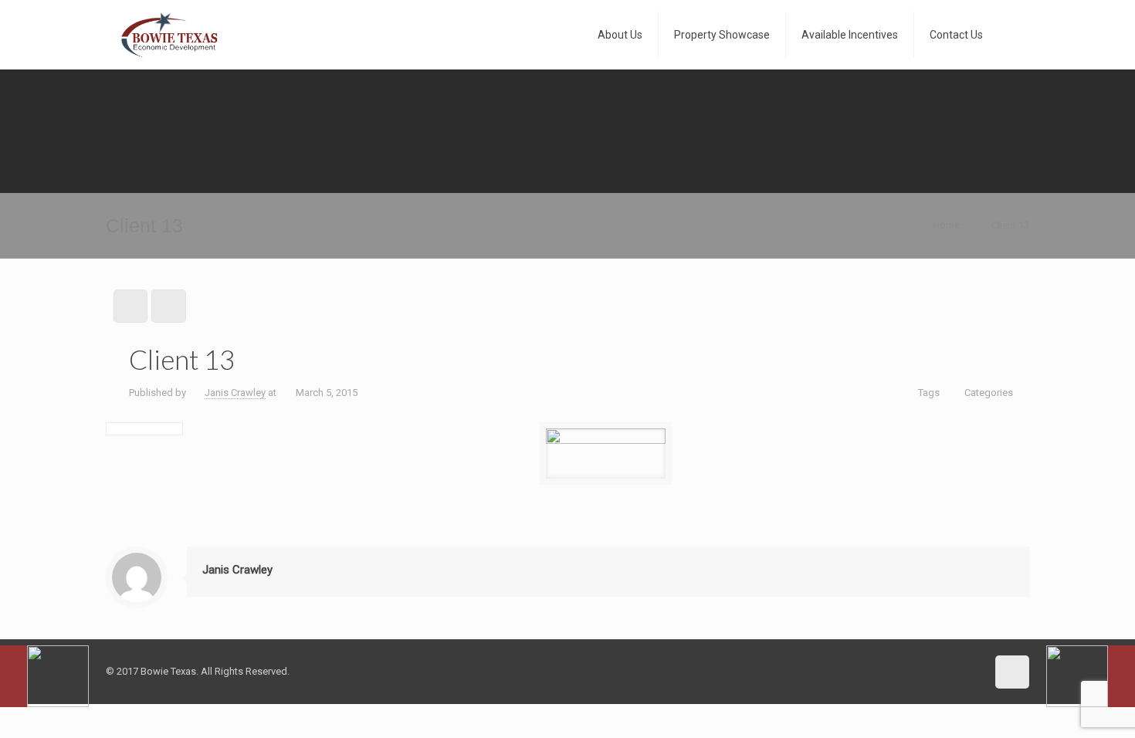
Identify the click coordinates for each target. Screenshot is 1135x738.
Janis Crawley (235, 392)
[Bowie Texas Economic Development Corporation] (170, 34)
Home (946, 225)
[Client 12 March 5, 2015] (44, 676)
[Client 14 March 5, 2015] (1090, 676)
